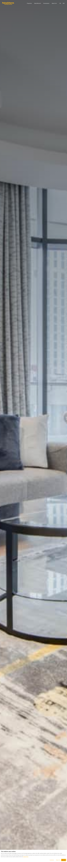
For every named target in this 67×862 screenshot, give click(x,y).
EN (60, 3)
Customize (52, 860)
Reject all (58, 860)
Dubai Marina (37, 3)
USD (64, 3)
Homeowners (46, 3)
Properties (29, 3)
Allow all (63, 860)
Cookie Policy (25, 856)
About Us (54, 3)
